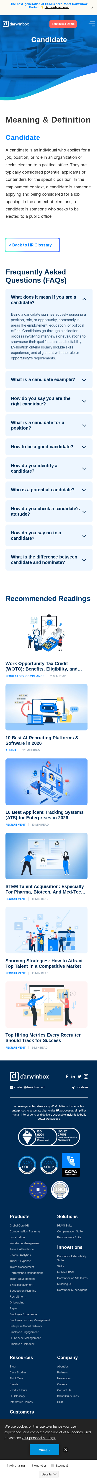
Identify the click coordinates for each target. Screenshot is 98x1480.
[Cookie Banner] (49, 1449)
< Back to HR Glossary (30, 245)
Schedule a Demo (63, 24)
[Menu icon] (91, 24)
